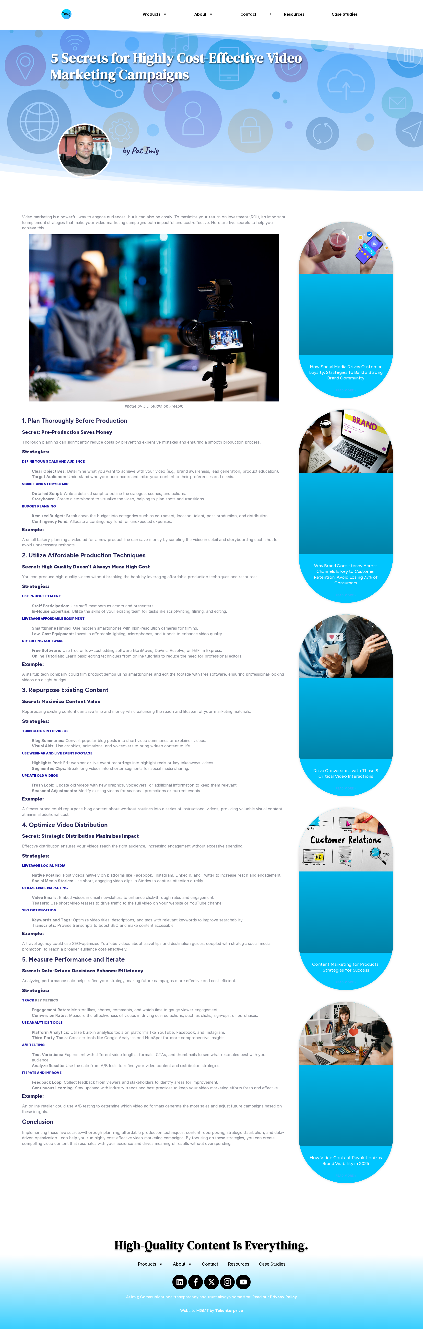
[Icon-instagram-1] (227, 1282)
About (200, 14)
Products (152, 14)
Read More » (345, 390)
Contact (248, 14)
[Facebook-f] (195, 1282)
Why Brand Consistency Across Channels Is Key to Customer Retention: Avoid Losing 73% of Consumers (346, 574)
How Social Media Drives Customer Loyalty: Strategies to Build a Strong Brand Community (346, 372)
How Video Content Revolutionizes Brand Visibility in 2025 (346, 1160)
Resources (294, 14)
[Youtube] (243, 1282)
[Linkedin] (179, 1282)
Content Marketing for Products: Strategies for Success (345, 967)
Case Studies (345, 14)
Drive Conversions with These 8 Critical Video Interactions (345, 773)
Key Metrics (46, 1000)
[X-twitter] (211, 1282)
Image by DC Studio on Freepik (154, 406)
